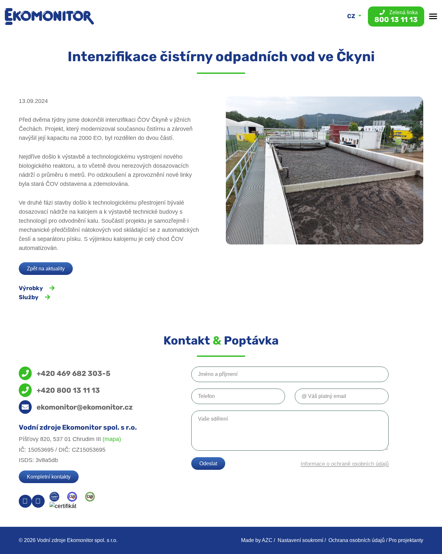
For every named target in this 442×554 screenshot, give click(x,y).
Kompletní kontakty (49, 477)
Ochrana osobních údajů (356, 540)
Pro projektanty (406, 540)
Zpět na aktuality (46, 268)
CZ (352, 16)
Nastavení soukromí (300, 540)
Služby (29, 297)
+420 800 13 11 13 (68, 390)
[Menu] (433, 16)
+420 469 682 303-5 (73, 373)
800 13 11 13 (396, 17)
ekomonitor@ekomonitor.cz (85, 407)
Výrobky (31, 288)
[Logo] (49, 16)
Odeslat (208, 463)
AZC (267, 540)
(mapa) (112, 439)
